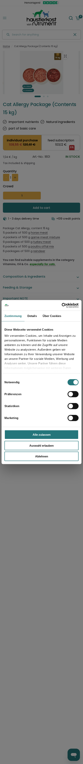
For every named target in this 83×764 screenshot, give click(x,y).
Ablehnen (41, 456)
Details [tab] (32, 316)
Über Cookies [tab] (52, 316)
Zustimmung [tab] (13, 316)
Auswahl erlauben (41, 445)
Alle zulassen (42, 434)
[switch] (73, 394)
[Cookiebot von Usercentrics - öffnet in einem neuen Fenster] (62, 305)
